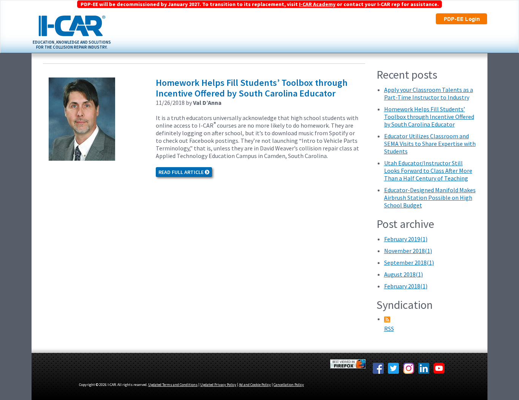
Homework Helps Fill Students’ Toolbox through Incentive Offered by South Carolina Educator (252, 88)
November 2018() (408, 251)
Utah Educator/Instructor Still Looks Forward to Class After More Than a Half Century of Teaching (428, 170)
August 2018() (403, 274)
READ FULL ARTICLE (181, 172)
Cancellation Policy (289, 384)
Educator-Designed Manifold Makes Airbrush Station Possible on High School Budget (430, 197)
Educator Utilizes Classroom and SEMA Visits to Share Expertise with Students (430, 143)
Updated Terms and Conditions (173, 384)
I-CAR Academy (317, 4)
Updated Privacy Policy (218, 384)
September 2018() (409, 262)
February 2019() (405, 239)
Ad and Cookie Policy (255, 384)
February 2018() (405, 286)
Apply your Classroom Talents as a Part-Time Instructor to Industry (428, 93)
